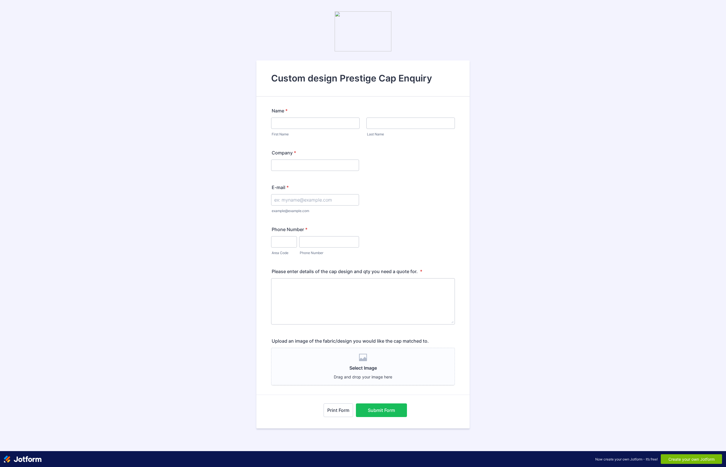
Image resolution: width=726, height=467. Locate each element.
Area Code (280, 253)
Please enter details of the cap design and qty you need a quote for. (347, 271)
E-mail (280, 187)
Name (280, 111)
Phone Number (289, 229)
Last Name (375, 134)
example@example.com (290, 211)
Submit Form (381, 410)
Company (284, 153)
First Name (280, 134)
